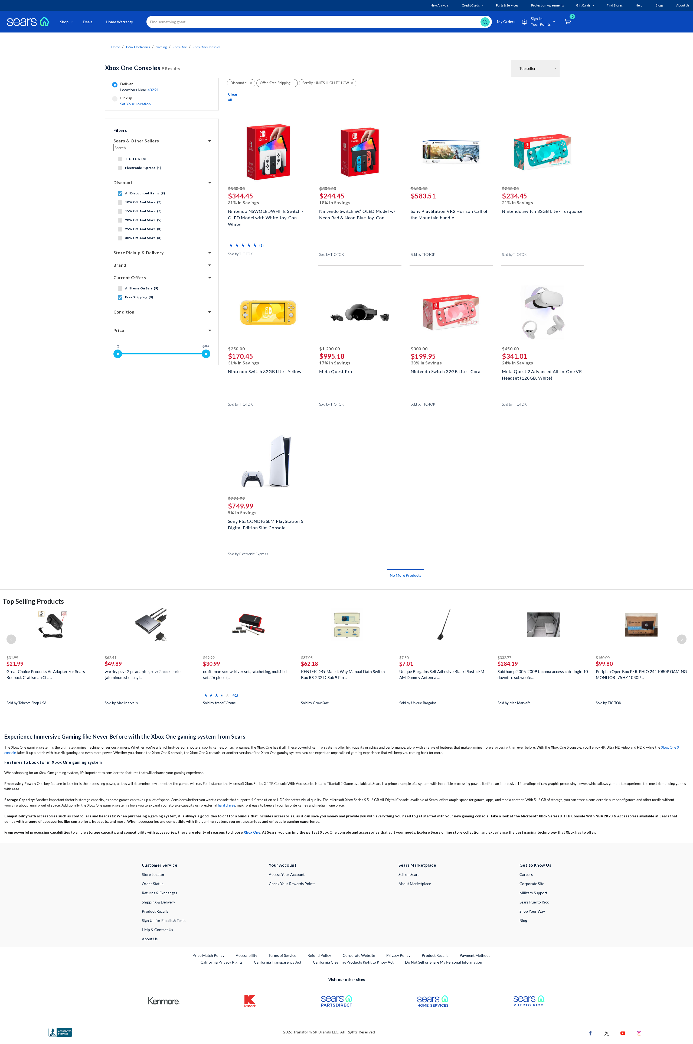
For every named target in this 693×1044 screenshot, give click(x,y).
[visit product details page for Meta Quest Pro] (359, 313)
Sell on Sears (408, 874)
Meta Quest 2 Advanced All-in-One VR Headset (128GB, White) (542, 374)
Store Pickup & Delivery (138, 252)
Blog (523, 920)
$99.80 (604, 663)
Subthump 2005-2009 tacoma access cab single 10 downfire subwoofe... (543, 674)
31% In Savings (243, 202)
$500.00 (236, 188)
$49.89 (113, 663)
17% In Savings (335, 362)
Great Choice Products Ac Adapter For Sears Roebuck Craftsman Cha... (45, 674)
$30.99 (211, 663)
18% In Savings (335, 202)
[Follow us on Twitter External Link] (606, 1032)
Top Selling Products (33, 601)
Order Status (152, 883)
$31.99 (12, 657)
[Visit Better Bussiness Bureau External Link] (60, 1031)
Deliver (139, 87)
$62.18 (309, 663)
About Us (150, 939)
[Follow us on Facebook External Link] (590, 1032)
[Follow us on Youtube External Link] (622, 1032)
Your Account (282, 865)
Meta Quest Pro (335, 371)
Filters (120, 130)
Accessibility (246, 955)
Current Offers (129, 277)
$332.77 (504, 657)
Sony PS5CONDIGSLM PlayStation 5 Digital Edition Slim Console (266, 524)
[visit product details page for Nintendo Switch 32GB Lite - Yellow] (268, 313)
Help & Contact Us (157, 929)
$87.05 (307, 657)
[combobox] (319, 22)
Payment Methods (475, 955)
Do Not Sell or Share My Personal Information (443, 962)
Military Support (533, 892)
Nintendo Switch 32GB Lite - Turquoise (542, 211)
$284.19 (508, 663)
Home (115, 47)
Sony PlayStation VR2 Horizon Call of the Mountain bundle (449, 214)
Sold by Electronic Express (248, 554)
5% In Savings (242, 512)
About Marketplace (414, 883)
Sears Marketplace (417, 865)
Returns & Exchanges (159, 892)
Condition (124, 311)
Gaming (161, 47)
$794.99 (236, 498)
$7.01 (406, 663)
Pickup (135, 101)
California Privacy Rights (222, 962)
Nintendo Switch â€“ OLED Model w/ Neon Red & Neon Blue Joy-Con (357, 214)
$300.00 (327, 188)
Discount (123, 182)
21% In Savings (517, 202)
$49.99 (209, 657)
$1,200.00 (329, 348)
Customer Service (159, 865)
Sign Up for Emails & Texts (163, 920)
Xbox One (179, 47)
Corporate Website (359, 955)
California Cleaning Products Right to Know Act (353, 962)
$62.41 (110, 657)
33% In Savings (426, 362)
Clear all (233, 97)
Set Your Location (135, 104)
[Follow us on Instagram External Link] (639, 1032)
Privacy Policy (398, 955)
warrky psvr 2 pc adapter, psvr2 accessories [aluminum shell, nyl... (143, 674)
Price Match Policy (208, 955)
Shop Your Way (532, 911)
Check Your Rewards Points (292, 883)
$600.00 (419, 188)
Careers (526, 874)
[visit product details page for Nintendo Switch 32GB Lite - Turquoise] (542, 153)
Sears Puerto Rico (534, 902)
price (118, 330)
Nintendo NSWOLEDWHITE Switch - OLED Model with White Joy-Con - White (266, 217)
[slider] (117, 354)
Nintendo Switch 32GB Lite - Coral (446, 371)
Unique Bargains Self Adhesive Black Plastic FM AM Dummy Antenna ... (441, 674)
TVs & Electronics (138, 47)
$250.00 (236, 348)
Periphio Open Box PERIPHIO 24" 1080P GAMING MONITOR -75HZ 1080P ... (641, 674)
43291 (153, 89)
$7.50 (404, 657)
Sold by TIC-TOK (240, 254)
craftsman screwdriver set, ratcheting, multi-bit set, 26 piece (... (245, 674)
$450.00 (510, 348)
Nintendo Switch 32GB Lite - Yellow (265, 371)
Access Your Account (287, 874)
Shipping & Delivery (158, 902)
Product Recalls (155, 911)
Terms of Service (282, 955)
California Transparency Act (277, 962)
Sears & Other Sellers (136, 140)
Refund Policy (319, 955)
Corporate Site (531, 883)
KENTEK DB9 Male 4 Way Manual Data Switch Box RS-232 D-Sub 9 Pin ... (343, 674)
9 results (142, 67)
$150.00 (603, 657)
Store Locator (153, 874)
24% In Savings (517, 362)
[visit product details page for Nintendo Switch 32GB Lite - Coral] (451, 313)
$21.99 (15, 663)
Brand (119, 264)
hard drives (226, 805)
